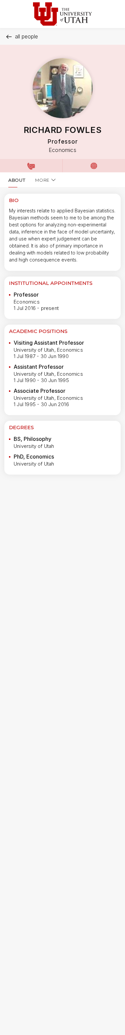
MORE (42, 180)
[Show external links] (93, 165)
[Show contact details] (31, 165)
